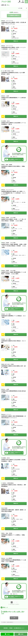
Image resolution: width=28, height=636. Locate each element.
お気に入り (19, 2)
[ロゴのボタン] (26, 1)
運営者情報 (6, 628)
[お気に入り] (3, 41)
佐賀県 (2, 613)
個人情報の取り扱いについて (19, 628)
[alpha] (6, 2)
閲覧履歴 (22, 2)
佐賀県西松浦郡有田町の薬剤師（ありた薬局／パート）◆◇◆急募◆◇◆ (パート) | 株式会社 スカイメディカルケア (13, 193)
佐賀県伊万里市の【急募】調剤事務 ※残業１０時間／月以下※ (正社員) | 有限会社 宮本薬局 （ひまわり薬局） (13, 246)
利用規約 (10, 628)
